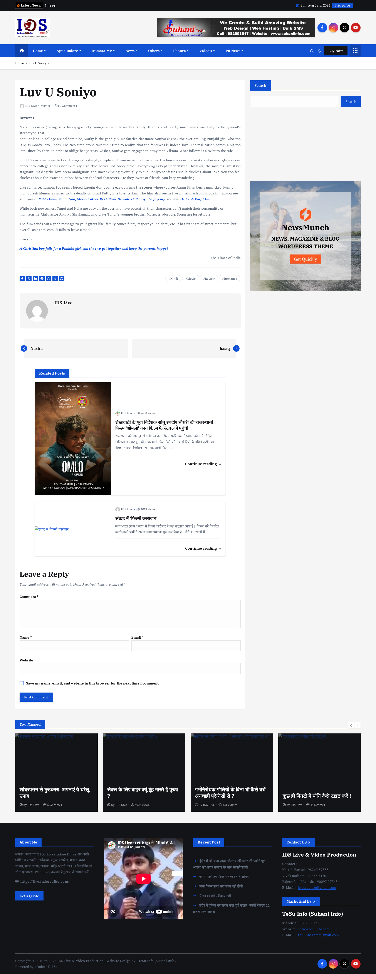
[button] (351, 725)
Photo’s (179, 50)
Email (137, 637)
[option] (56, 772)
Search (261, 85)
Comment (29, 596)
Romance (230, 278)
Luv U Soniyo (39, 63)
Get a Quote (29, 896)
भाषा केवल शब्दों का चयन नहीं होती (221, 886)
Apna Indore (67, 50)
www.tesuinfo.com (315, 929)
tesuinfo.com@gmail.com (318, 934)
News (130, 50)
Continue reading (201, 463)
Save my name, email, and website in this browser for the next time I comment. (93, 683)
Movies (45, 106)
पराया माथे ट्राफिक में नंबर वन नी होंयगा (224, 876)
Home (38, 50)
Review (210, 278)
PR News (233, 50)
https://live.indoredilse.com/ (44, 881)
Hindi (174, 278)
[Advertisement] (305, 144)
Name (26, 637)
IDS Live (31, 106)
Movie (191, 278)
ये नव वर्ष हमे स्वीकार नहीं (215, 895)
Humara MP (102, 50)
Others (153, 50)
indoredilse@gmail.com (317, 887)
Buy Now (336, 50)
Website (26, 660)
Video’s (205, 50)
